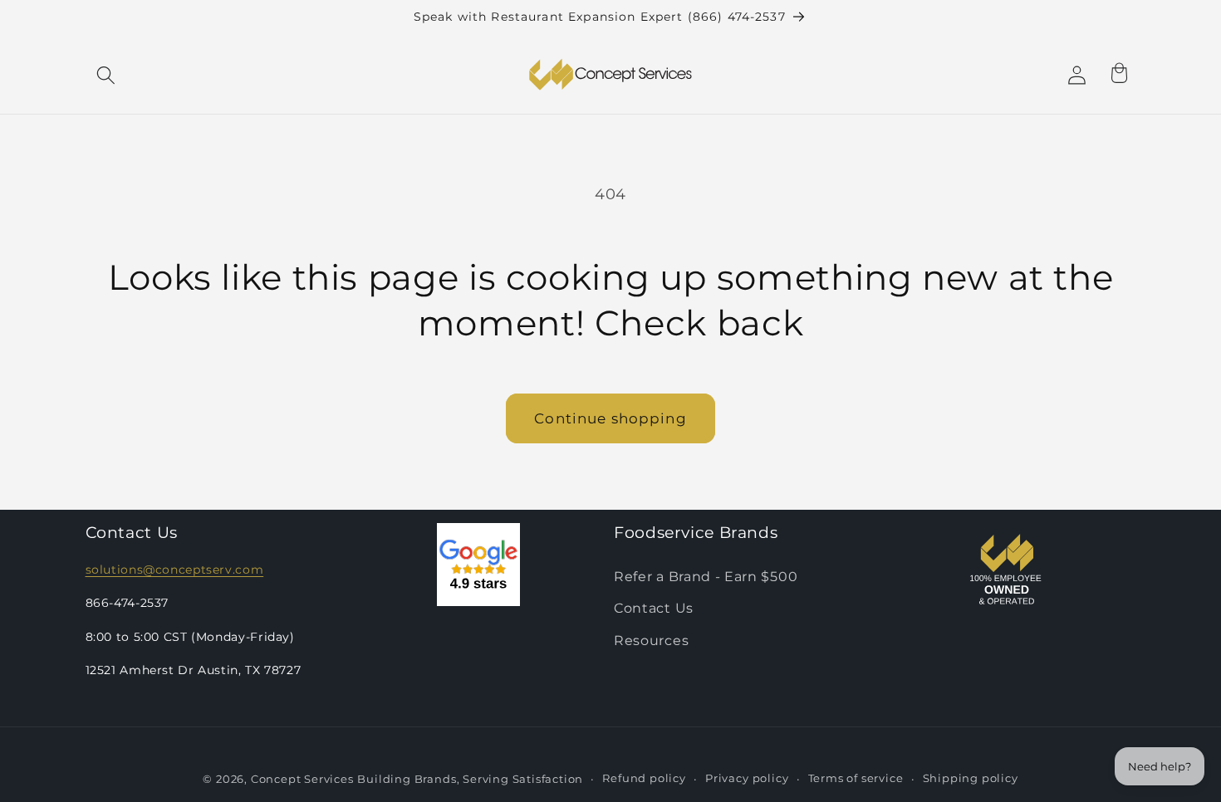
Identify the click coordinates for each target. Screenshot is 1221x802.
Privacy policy (746, 779)
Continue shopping (610, 418)
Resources (651, 641)
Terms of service (856, 779)
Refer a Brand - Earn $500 (705, 576)
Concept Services (302, 780)
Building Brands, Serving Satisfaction (470, 780)
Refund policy (643, 779)
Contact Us (654, 608)
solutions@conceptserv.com (175, 569)
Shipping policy (970, 779)
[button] (107, 75)
